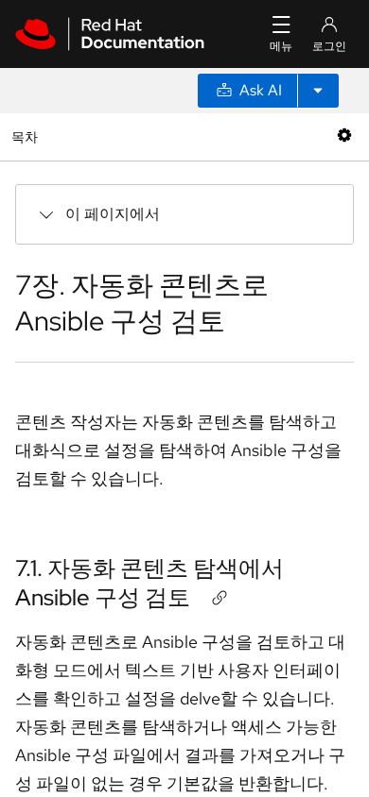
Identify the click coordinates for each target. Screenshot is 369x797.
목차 (27, 136)
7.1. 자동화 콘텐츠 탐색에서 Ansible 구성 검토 (149, 582)
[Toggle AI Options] (318, 91)
